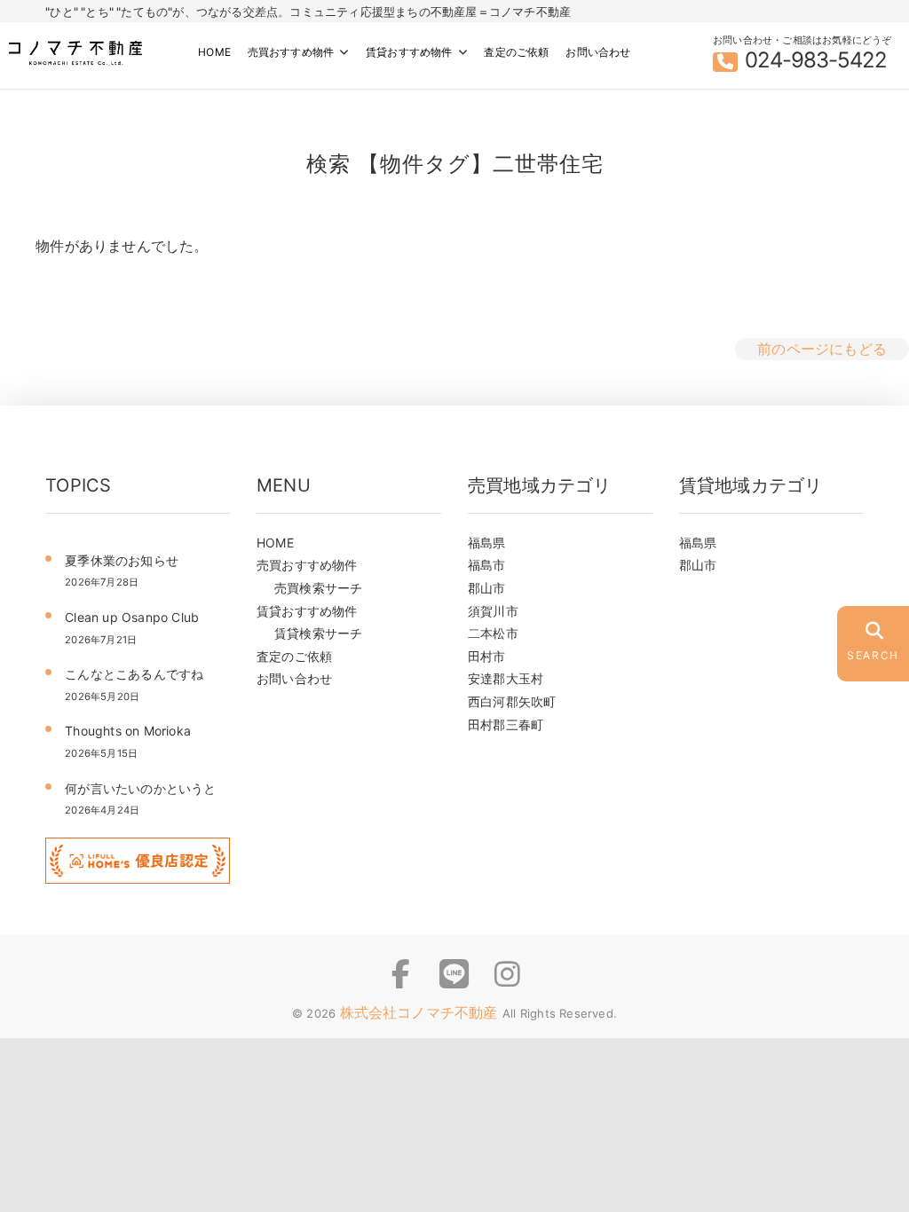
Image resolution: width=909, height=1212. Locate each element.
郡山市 (487, 587)
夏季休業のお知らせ (121, 560)
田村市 (487, 656)
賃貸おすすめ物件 (409, 52)
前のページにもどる (822, 349)
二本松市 (493, 633)
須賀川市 (493, 610)
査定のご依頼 (516, 52)
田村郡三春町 (505, 724)
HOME (214, 52)
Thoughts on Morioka (134, 730)
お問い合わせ (597, 52)
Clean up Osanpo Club (132, 617)
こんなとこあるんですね (134, 673)
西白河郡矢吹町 (512, 701)
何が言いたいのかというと (140, 788)
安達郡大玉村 (505, 678)
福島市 (487, 564)
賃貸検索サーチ (318, 633)
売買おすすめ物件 (291, 52)
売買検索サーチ (318, 587)
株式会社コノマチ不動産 (421, 1012)
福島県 (487, 542)
